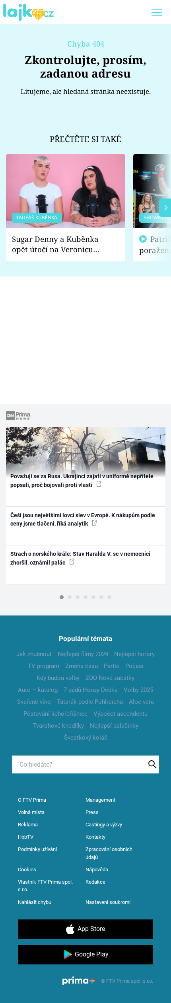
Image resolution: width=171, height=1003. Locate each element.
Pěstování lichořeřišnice (55, 713)
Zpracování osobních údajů (109, 853)
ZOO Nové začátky (110, 678)
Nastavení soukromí (108, 902)
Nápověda (97, 870)
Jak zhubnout (34, 654)
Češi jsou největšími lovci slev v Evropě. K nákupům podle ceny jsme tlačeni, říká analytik (82, 519)
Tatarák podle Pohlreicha (90, 701)
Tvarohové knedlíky (58, 725)
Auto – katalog (38, 689)
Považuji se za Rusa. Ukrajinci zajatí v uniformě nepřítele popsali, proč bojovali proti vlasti (82, 480)
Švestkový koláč (85, 737)
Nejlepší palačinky (114, 725)
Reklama (28, 825)
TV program (43, 666)
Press (92, 812)
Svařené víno (34, 701)
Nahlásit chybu (34, 902)
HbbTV (25, 837)
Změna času (81, 666)
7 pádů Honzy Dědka (91, 689)
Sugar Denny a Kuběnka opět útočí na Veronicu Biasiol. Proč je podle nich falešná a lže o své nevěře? (59, 244)
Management (100, 800)
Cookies (27, 870)
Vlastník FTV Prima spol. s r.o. (45, 886)
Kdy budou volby (58, 678)
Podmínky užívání (37, 849)
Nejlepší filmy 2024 (83, 654)
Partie (111, 666)
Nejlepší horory (134, 654)
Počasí (134, 666)
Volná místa (31, 812)
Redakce (95, 882)
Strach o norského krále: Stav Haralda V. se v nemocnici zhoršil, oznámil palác (80, 558)
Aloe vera (141, 701)
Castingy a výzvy (104, 825)
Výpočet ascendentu (120, 713)
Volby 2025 (138, 689)
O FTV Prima (32, 800)
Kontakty (95, 837)
